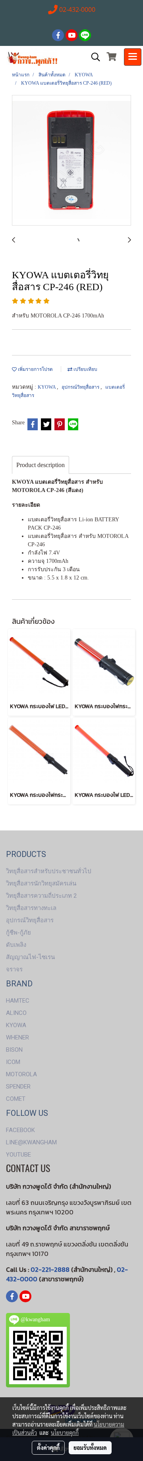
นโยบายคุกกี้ (65, 1432)
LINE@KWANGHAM (31, 1142)
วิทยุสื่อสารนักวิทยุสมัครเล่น (41, 883)
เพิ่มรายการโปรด (35, 369)
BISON (14, 1049)
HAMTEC (17, 1000)
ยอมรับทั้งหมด (90, 1447)
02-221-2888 (50, 1269)
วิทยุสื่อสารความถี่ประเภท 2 (41, 895)
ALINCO (16, 1012)
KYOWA (47, 387)
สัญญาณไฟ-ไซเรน (30, 957)
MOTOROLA (21, 1074)
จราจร (14, 969)
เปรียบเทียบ (84, 369)
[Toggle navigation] (132, 57)
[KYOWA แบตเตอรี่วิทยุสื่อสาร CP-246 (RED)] (71, 160)
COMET (15, 1098)
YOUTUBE (18, 1154)
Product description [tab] (40, 465)
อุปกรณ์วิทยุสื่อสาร (81, 387)
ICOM (13, 1062)
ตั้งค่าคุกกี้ (48, 1447)
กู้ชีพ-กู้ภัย (18, 932)
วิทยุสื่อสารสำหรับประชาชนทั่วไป (48, 871)
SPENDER (18, 1086)
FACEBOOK (20, 1130)
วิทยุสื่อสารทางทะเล (31, 908)
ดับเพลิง (16, 944)
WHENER (17, 1037)
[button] (93, 57)
